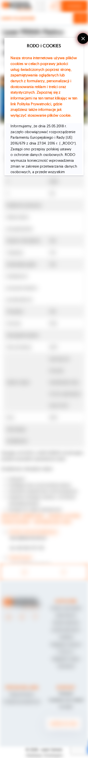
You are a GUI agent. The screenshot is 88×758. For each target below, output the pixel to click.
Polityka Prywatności (34, 104)
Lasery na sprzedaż (18, 18)
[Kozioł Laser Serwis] (17, 6)
